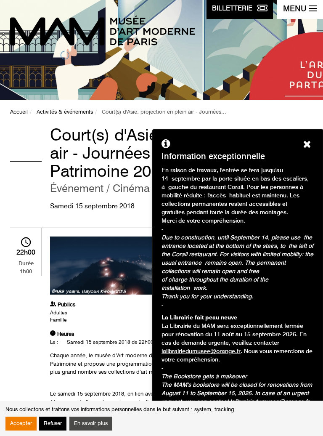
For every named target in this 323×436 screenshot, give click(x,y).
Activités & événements (65, 112)
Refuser (53, 423)
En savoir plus (91, 423)
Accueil (19, 112)
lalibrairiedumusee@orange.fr (201, 351)
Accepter (21, 423)
